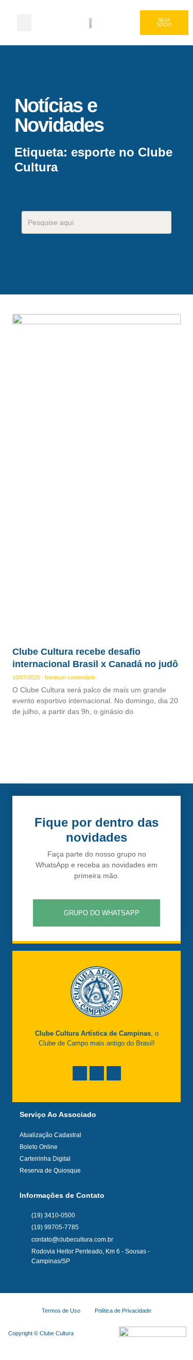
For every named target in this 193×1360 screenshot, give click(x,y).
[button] (24, 22)
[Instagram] (97, 1073)
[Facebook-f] (80, 1073)
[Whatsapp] (114, 1073)
